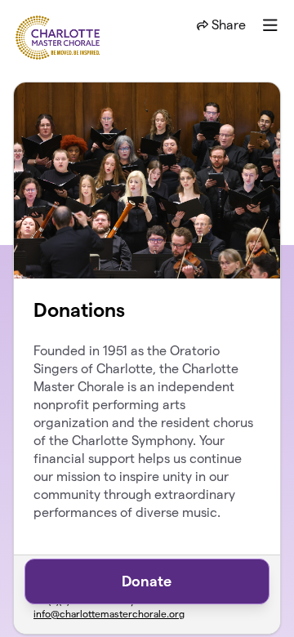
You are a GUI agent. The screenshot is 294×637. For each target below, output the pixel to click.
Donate (147, 581)
